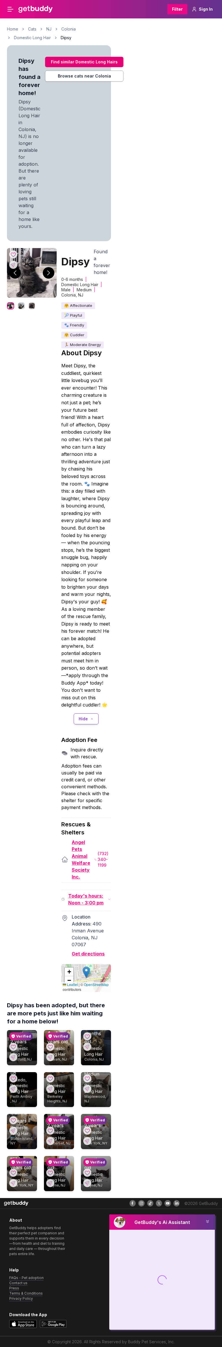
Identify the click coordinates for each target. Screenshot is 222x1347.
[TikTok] (150, 1203)
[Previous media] (15, 273)
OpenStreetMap (96, 984)
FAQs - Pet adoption (26, 1278)
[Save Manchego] (50, 1131)
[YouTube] (167, 1203)
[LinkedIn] (176, 1203)
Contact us (18, 1283)
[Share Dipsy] (13, 265)
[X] (159, 1203)
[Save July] (87, 1036)
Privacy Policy (21, 1298)
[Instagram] (141, 1203)
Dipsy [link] (66, 37)
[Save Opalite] (87, 1173)
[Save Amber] (50, 1047)
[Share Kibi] (13, 1183)
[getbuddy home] (16, 1203)
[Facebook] (133, 1203)
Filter (177, 9)
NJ (48, 29)
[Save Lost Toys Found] (50, 1078)
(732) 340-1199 (103, 859)
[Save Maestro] (87, 1131)
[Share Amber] (50, 1057)
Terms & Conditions (26, 1293)
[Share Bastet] (50, 1183)
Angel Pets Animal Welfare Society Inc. (81, 859)
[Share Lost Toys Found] (50, 1089)
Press (14, 1288)
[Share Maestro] (87, 1141)
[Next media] (48, 273)
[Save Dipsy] (13, 254)
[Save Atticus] (87, 1078)
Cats (32, 29)
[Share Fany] (13, 1089)
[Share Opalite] (87, 1183)
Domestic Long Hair (32, 37)
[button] (86, 972)
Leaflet (72, 984)
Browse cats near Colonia (84, 75)
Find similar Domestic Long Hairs (84, 61)
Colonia (68, 29)
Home (12, 29)
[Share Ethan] (13, 1057)
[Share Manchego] (50, 1141)
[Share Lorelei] (13, 1131)
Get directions (88, 954)
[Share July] (87, 1047)
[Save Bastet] (50, 1173)
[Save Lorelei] (13, 1120)
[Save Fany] (13, 1078)
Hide (83, 718)
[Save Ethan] (13, 1047)
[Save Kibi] (13, 1173)
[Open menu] (10, 9)
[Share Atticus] (87, 1089)
